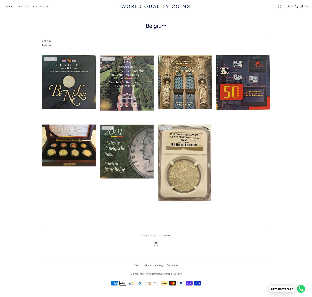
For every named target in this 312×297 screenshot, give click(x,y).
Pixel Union (154, 273)
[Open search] (296, 6)
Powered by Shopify (171, 273)
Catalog (23, 6)
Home (9, 6)
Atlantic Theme (138, 273)
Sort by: (47, 41)
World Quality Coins (156, 6)
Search (137, 265)
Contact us (40, 6)
